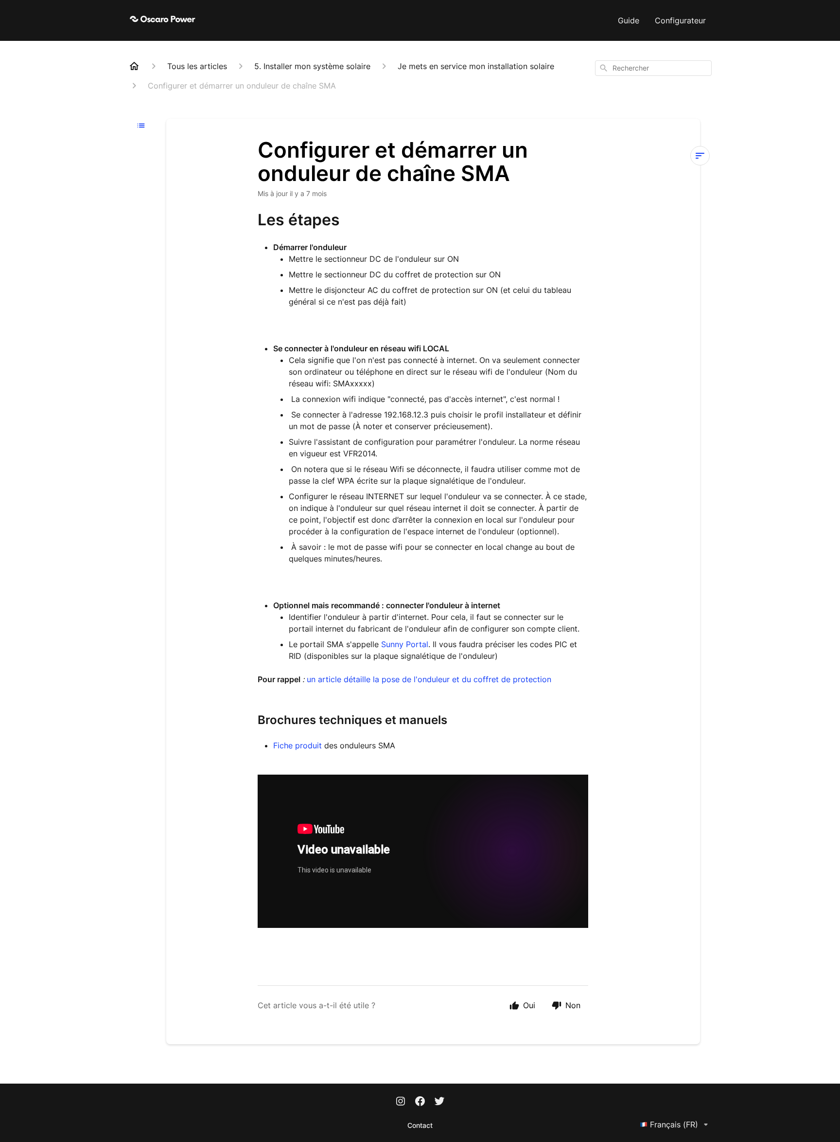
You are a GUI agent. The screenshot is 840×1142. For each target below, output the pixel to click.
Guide (628, 20)
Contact (420, 1125)
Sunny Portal (404, 644)
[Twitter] (439, 1102)
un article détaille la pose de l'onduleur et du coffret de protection (429, 679)
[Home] (134, 66)
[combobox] (653, 68)
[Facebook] (420, 1102)
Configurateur (680, 20)
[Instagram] (400, 1102)
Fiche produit (298, 745)
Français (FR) (674, 1124)
